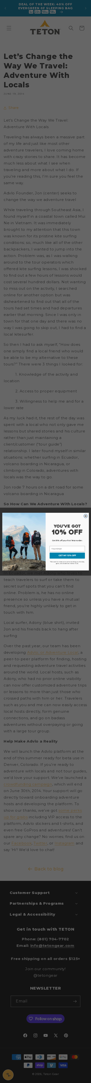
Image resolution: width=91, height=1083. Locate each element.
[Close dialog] (85, 516)
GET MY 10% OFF (67, 555)
